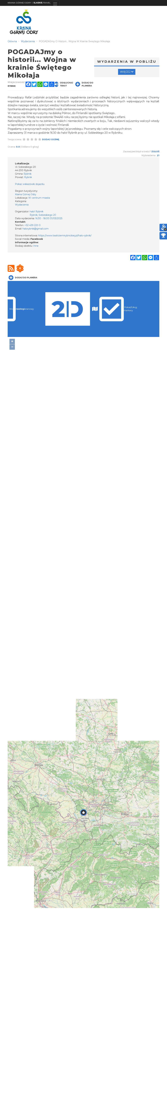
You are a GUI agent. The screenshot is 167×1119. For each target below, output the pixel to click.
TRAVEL (42, 2)
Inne (35, 245)
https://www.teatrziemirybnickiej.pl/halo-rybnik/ (64, 235)
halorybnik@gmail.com (36, 228)
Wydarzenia (22, 204)
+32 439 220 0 (32, 225)
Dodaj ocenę (50, 139)
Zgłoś (155, 151)
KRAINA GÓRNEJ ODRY (19, 2)
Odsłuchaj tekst (66, 84)
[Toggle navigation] (55, 4)
